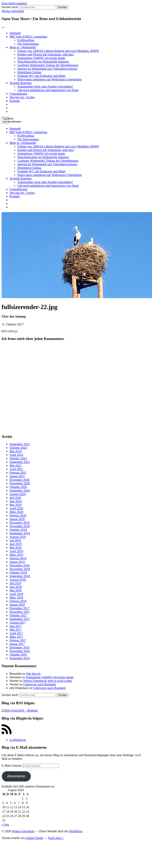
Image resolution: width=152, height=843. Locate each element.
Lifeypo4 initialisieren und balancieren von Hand (48, 90)
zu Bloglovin (18, 740)
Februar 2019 (18, 558)
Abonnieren (16, 776)
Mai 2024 (16, 451)
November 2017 (20, 611)
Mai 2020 (16, 504)
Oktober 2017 (18, 615)
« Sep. (6, 824)
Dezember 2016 (19, 647)
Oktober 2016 (18, 654)
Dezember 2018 (19, 565)
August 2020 (18, 494)
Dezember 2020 (19, 479)
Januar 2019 (17, 562)
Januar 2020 (17, 519)
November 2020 (20, 483)
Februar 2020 (18, 515)
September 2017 (20, 619)
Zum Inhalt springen (14, 3)
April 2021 (16, 469)
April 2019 (16, 551)
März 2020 (16, 512)
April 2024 (16, 454)
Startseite (15, 33)
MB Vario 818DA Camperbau (28, 36)
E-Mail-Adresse (12, 765)
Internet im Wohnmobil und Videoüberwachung (47, 68)
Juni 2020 (16, 501)
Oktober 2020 (18, 487)
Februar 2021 (18, 472)
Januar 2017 (17, 644)
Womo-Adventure (13, 11)
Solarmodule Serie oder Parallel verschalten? (45, 86)
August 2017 (18, 622)
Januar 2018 (17, 604)
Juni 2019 (16, 544)
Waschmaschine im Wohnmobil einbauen (43, 61)
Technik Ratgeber (21, 83)
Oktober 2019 (18, 529)
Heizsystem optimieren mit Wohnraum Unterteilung (49, 79)
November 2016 (20, 651)
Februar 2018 (18, 601)
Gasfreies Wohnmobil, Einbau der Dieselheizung (47, 65)
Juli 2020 (15, 497)
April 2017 (16, 633)
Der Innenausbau (28, 43)
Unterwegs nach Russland (39, 684)
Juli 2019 (15, 540)
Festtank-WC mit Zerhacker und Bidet (41, 76)
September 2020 (20, 490)
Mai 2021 (16, 465)
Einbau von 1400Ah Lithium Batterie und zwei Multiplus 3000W (58, 51)
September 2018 (20, 576)
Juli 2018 (15, 583)
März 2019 (16, 554)
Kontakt (15, 100)
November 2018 (20, 569)
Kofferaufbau (25, 40)
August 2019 (18, 537)
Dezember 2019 (19, 522)
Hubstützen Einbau (29, 72)
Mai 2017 (16, 629)
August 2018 (18, 579)
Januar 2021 (17, 476)
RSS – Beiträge (28, 710)
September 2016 (20, 658)
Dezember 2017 (19, 608)
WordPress (75, 831)
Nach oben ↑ (56, 838)
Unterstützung (18, 93)
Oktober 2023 (18, 458)
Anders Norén (34, 838)
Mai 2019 (16, 547)
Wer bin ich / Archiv (22, 97)
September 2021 (20, 462)
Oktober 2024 (18, 447)
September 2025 (20, 444)
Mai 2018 (16, 590)
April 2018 (16, 594)
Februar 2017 (18, 640)
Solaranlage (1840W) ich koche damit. (41, 58)
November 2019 (20, 526)
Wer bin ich (33, 673)
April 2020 (16, 508)
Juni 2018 (16, 586)
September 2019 (20, 533)
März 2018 (16, 597)
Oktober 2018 (18, 572)
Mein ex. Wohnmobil (23, 47)
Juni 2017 (16, 626)
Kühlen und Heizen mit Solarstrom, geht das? (45, 54)
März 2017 (16, 636)
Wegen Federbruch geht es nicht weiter (47, 680)
